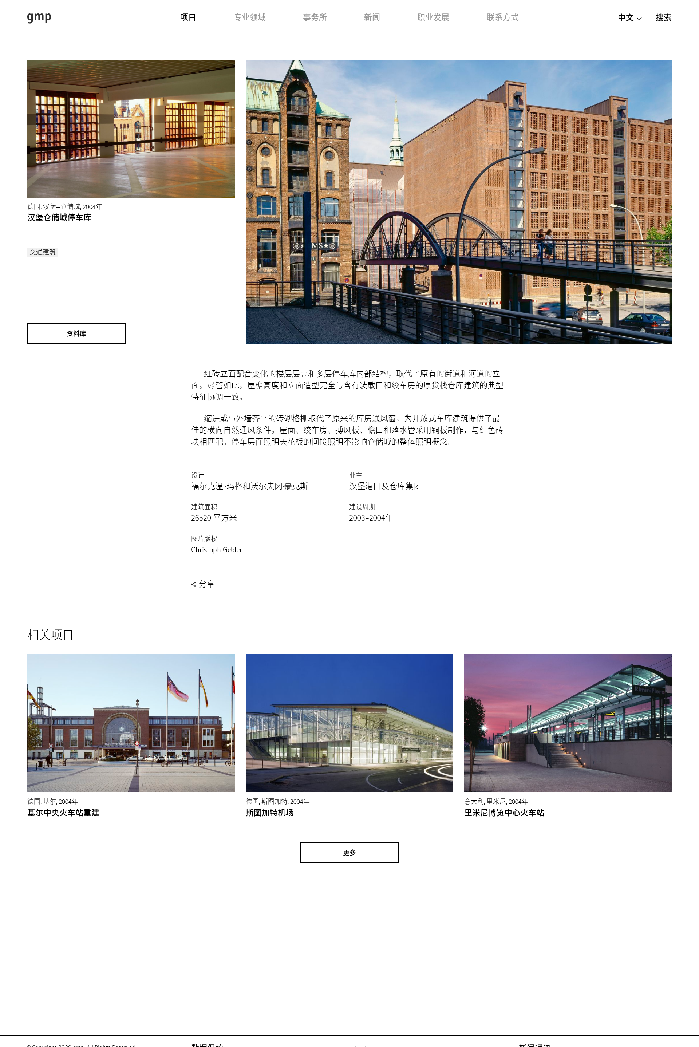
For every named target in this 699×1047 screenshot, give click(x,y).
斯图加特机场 (270, 812)
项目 (188, 17)
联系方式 (503, 17)
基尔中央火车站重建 (63, 812)
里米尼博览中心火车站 (504, 812)
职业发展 (433, 17)
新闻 (372, 17)
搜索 (664, 17)
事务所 (315, 17)
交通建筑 (42, 252)
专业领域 (250, 17)
